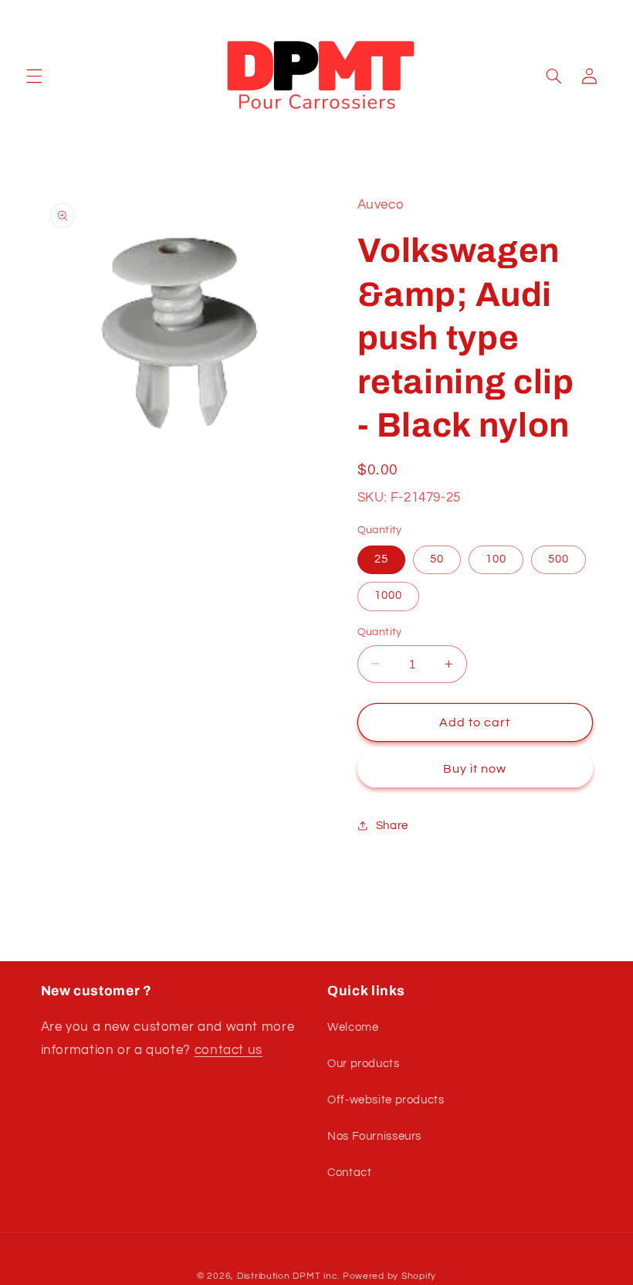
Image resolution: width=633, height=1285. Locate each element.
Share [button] (392, 825)
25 (381, 559)
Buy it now (475, 769)
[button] (34, 75)
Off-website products (386, 1100)
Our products (363, 1063)
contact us (228, 1050)
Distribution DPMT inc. (288, 1276)
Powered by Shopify (389, 1276)
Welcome (352, 1027)
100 (496, 559)
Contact (349, 1172)
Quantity (379, 632)
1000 (388, 595)
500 (558, 559)
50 (437, 559)
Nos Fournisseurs (374, 1136)
